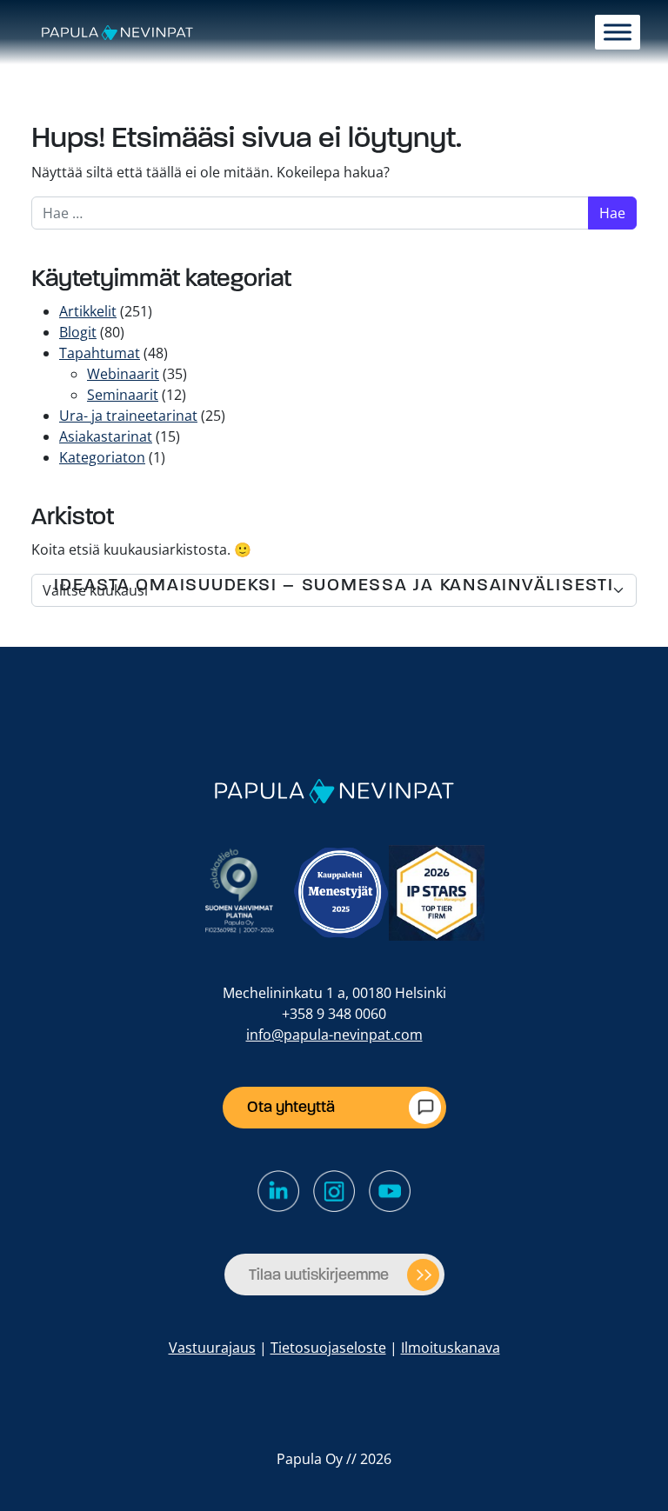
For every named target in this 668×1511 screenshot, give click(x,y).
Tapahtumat (99, 353)
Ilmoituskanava (450, 1347)
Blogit (78, 332)
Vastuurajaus (212, 1347)
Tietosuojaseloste (328, 1347)
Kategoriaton (102, 457)
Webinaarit (123, 373)
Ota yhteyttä (291, 1106)
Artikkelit (88, 311)
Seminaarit (122, 394)
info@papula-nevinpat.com (334, 1034)
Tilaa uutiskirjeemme (319, 1274)
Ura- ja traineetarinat (128, 415)
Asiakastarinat (105, 436)
